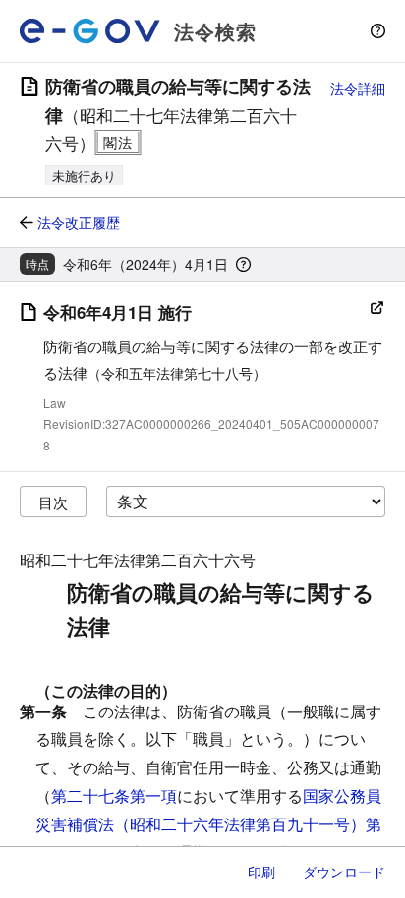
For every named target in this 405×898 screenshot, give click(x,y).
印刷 (261, 871)
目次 (53, 502)
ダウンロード (344, 871)
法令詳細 (357, 88)
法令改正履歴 (78, 222)
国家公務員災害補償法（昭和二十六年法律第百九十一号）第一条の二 (208, 824)
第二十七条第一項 (114, 795)
